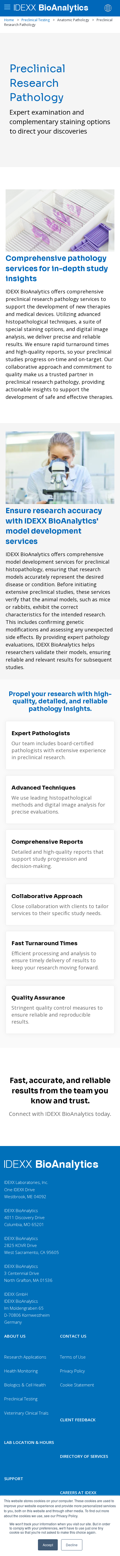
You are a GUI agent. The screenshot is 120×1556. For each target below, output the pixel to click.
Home (9, 20)
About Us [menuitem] (14, 1336)
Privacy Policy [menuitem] (72, 1371)
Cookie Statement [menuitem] (77, 1385)
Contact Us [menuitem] (73, 1336)
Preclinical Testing (35, 20)
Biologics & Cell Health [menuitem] (25, 1385)
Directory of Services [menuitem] (84, 1456)
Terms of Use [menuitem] (73, 1357)
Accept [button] (48, 1544)
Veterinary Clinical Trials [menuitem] (26, 1413)
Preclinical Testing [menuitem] (20, 1398)
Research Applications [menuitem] (25, 1357)
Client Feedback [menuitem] (77, 1419)
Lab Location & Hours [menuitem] (29, 1442)
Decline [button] (72, 1544)
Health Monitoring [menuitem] (21, 1371)
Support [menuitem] (13, 1478)
